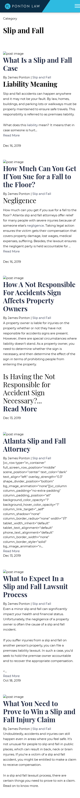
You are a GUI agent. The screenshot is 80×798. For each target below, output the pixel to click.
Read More (11, 135)
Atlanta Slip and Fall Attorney (34, 444)
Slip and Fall (41, 77)
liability (32, 125)
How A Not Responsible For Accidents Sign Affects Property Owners (39, 296)
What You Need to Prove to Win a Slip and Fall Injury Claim (39, 711)
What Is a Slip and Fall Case (37, 64)
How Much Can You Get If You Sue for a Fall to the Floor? (39, 176)
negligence (35, 225)
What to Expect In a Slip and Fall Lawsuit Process (35, 586)
